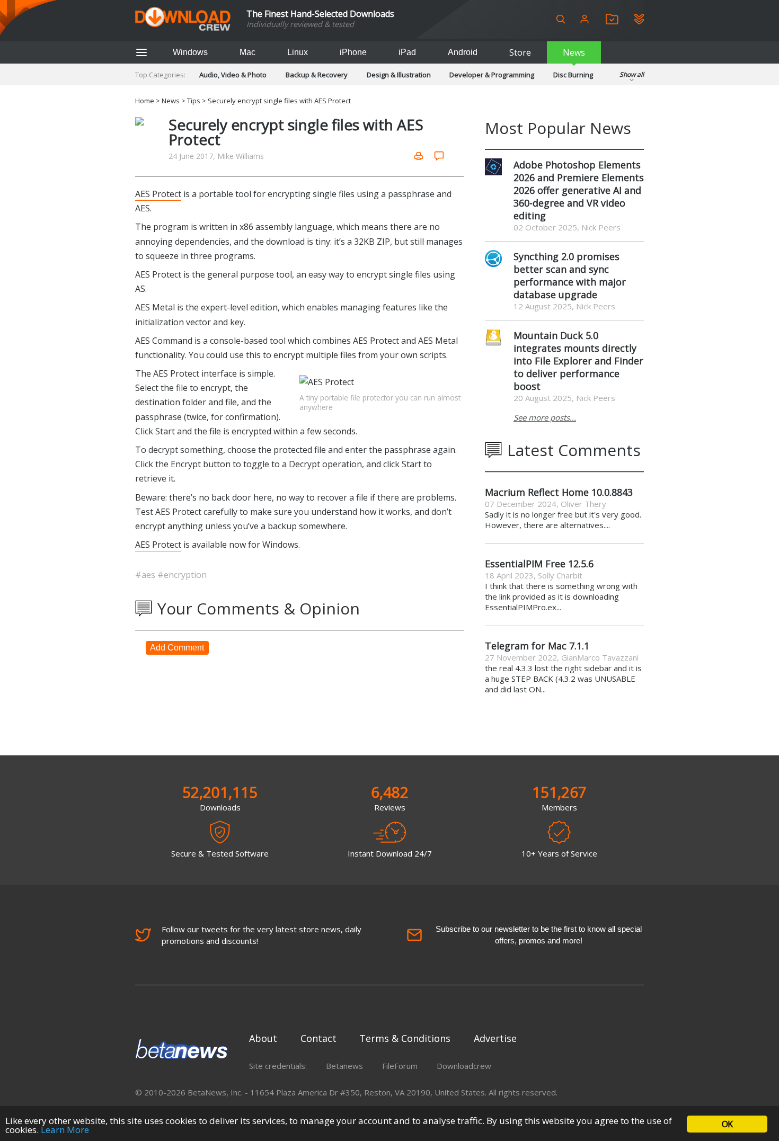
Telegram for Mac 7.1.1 (537, 645)
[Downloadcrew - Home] (183, 19)
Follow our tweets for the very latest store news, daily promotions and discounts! (261, 935)
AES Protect (158, 194)
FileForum (400, 1065)
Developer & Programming (491, 74)
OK (727, 1124)
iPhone (353, 52)
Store (520, 52)
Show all (631, 74)
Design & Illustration (399, 74)
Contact (318, 1038)
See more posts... (545, 417)
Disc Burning (573, 74)
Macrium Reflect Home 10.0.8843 (559, 492)
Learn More (65, 1130)
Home (144, 100)
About (263, 1038)
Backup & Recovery (317, 74)
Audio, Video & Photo (233, 74)
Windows (190, 52)
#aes (146, 575)
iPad (407, 52)
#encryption (182, 575)
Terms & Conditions (404, 1038)
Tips (193, 100)
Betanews (344, 1065)
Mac (247, 52)
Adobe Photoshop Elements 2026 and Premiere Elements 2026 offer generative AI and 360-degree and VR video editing (579, 190)
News (574, 52)
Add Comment (177, 647)
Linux (297, 52)
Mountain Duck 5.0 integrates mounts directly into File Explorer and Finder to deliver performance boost (578, 361)
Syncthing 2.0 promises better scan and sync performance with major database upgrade (570, 275)
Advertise (495, 1038)
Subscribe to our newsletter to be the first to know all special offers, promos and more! (539, 934)
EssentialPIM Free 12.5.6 (539, 563)
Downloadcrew (464, 1065)
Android (462, 52)
